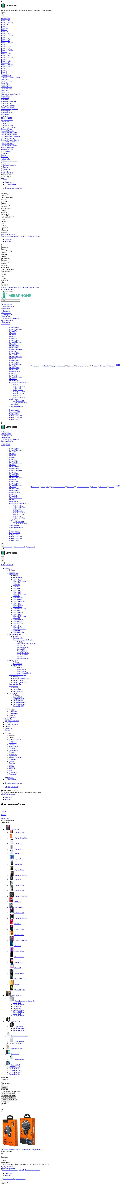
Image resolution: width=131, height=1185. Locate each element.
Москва (11, 741)
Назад (13, 570)
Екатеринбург (14, 750)
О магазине (13, 711)
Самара (11, 745)
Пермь (11, 761)
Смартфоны (17, 689)
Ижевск (11, 752)
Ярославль (12, 774)
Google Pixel (17, 697)
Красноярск (13, 756)
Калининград (13, 746)
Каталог (12, 572)
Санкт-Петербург (15, 739)
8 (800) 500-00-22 (7, 173)
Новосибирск (13, 759)
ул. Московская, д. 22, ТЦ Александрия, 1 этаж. (21, 236)
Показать (4, 1087)
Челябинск (12, 743)
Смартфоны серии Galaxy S (26, 643)
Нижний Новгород (15, 757)
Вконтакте (8, 239)
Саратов (12, 763)
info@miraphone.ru (8, 234)
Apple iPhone (17, 577)
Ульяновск (12, 768)
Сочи (11, 765)
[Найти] (2, 14)
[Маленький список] (2, 1104)
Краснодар (12, 754)
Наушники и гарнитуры (21, 678)
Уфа (10, 770)
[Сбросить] (2, 1085)
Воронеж (12, 748)
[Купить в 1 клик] (2, 1110)
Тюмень (12, 767)
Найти (3, 1183)
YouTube (8, 241)
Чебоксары (13, 772)
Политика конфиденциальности (14, 1179)
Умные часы (17, 664)
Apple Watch (21, 669)
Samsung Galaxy (18, 638)
